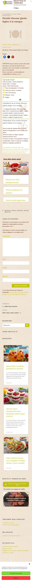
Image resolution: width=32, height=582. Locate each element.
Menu (16, 8)
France (9, 47)
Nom (4, 259)
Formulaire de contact (8, 522)
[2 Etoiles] (4, 63)
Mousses (17, 44)
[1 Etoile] (3, 63)
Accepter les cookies (16, 573)
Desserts (10, 44)
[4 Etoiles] (7, 63)
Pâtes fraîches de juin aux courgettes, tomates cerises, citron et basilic (15, 460)
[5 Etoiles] (8, 63)
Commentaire (6, 236)
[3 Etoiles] (5, 63)
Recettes (4, 44)
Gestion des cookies (7, 552)
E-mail (4, 267)
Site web (4, 276)
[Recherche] (27, 325)
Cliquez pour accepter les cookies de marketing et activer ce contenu (16, 499)
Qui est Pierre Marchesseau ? (10, 546)
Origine (4, 47)
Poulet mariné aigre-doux (16, 200)
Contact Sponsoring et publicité (10, 524)
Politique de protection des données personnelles (15, 550)
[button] (29, 564)
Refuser (16, 578)
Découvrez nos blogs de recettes (11, 535)
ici (21, 74)
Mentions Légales (7, 548)
